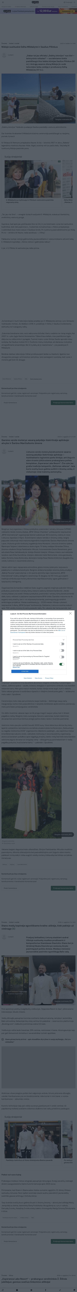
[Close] (71, 614)
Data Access (38, 678)
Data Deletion (28, 678)
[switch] (61, 644)
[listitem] (38, 640)
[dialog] (38, 646)
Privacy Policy (49, 678)
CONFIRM (25, 671)
